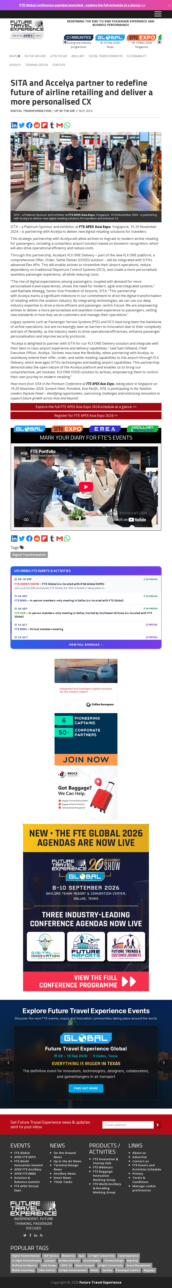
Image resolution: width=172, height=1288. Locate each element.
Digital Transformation (105, 56)
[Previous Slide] (8, 1063)
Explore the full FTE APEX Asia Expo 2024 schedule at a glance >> (86, 406)
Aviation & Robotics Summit (27, 1180)
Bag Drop (132, 1261)
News (13, 56)
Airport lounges (84, 1266)
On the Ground (35, 56)
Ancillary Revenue (69, 1261)
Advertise (139, 1157)
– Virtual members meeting (38, 629)
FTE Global (22, 1153)
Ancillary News (65, 1173)
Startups (58, 65)
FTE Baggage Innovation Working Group (104, 1175)
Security (107, 1270)
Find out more (86, 1088)
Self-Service (51, 1256)
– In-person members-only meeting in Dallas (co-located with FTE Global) (68, 600)
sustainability (91, 1261)
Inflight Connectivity (110, 1266)
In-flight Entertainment (26, 1261)
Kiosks (94, 1270)
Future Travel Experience (100, 1282)
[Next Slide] (164, 1063)
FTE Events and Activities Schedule (146, 1167)
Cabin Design (48, 1266)
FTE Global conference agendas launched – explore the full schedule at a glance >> (82, 5)
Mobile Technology (23, 1270)
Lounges (50, 1261)
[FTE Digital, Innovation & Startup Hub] (86, 739)
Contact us (140, 1161)
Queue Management (138, 1266)
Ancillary (78, 56)
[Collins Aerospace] (86, 684)
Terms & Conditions (140, 1180)
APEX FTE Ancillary (27, 1169)
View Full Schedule (84, 644)
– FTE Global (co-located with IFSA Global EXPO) (59, 584)
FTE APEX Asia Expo (81, 215)
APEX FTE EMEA (25, 1173)
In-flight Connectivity (102, 1256)
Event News (62, 1178)
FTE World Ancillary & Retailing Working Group (107, 1188)
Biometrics (68, 1256)
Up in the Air (58, 56)
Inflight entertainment (73, 1270)
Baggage (149, 1270)
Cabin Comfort (46, 1270)
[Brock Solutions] (86, 793)
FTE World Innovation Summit (28, 1163)
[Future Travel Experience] (27, 29)
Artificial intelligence (24, 1266)
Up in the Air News (67, 1161)
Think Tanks (63, 1182)
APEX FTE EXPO (25, 1157)
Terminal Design (36, 65)
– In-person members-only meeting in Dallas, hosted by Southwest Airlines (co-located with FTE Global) (83, 615)
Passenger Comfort (128, 1270)
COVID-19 (66, 1266)
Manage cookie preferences (144, 1188)
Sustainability (136, 56)
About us (139, 1153)
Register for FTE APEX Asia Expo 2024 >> (86, 415)
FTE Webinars (103, 1167)
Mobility (15, 65)
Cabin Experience (128, 1256)
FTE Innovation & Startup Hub (105, 1161)
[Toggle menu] (158, 14)
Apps (82, 1256)
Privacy (137, 1173)
